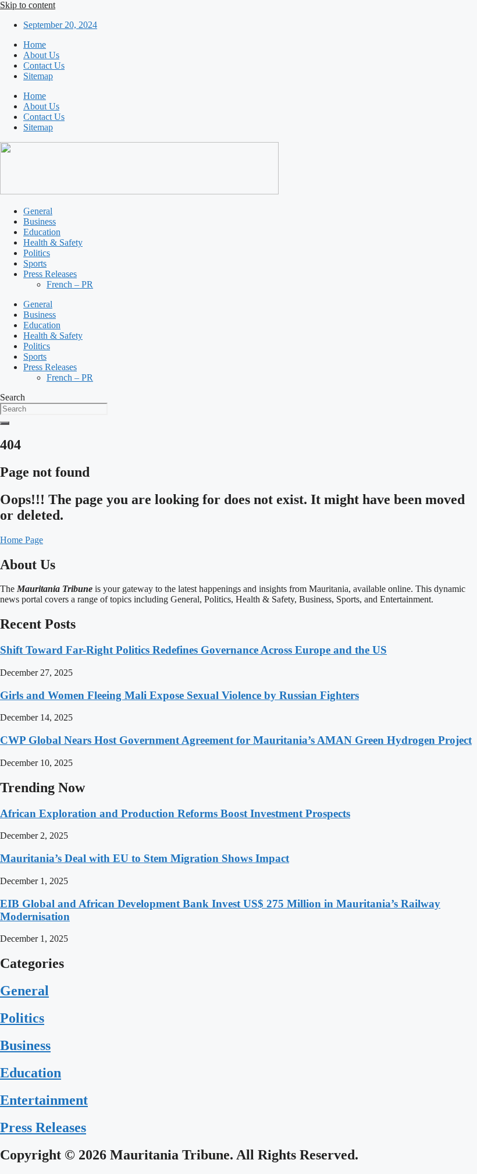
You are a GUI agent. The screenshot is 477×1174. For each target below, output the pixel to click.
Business (39, 221)
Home (34, 44)
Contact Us (44, 65)
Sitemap (38, 76)
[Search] (4, 423)
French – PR (70, 284)
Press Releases (50, 274)
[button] (21, 540)
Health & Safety (53, 242)
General (37, 211)
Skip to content (27, 5)
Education (41, 232)
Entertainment (44, 1100)
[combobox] (54, 409)
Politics (36, 253)
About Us (41, 55)
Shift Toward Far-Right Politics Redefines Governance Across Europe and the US (193, 650)
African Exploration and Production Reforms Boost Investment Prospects (175, 813)
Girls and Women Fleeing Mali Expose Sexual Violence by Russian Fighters (179, 695)
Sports (35, 263)
